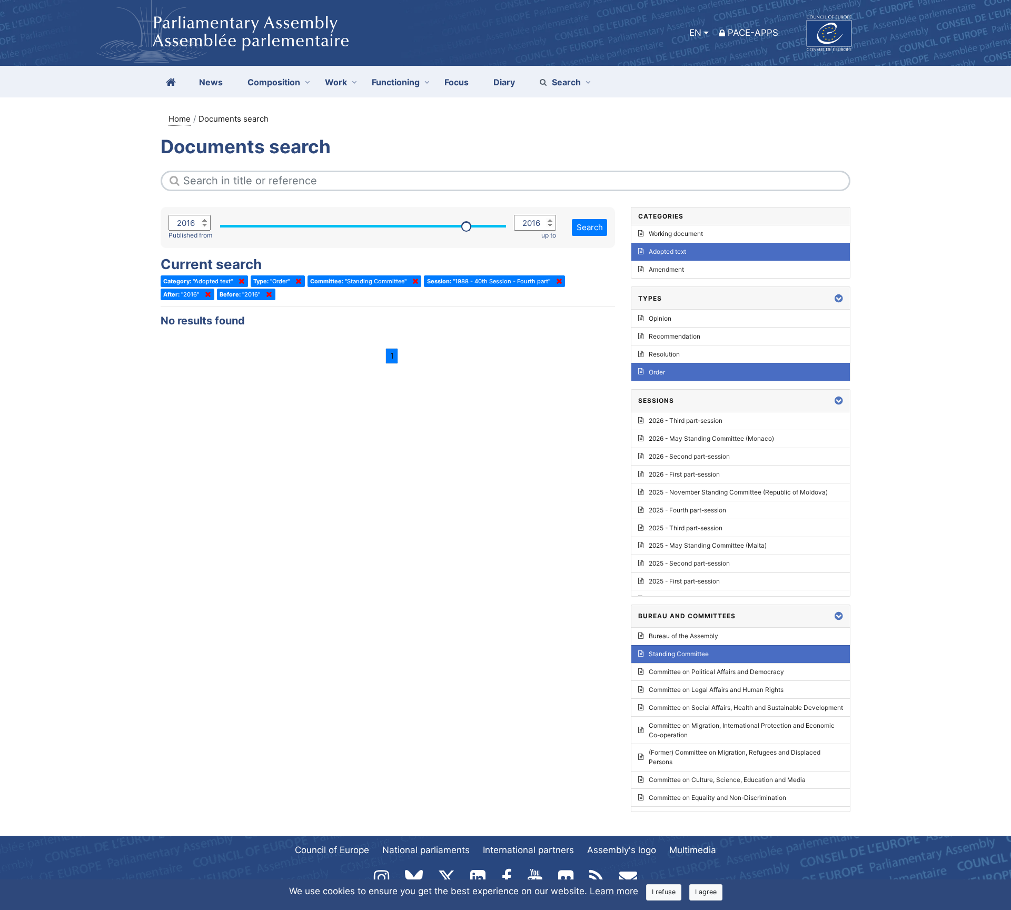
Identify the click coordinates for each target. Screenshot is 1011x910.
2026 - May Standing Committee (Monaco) (711, 438)
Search (566, 82)
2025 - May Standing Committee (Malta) (708, 545)
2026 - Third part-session (685, 420)
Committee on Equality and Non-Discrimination (717, 798)
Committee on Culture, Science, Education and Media (727, 780)
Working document (676, 234)
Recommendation (674, 336)
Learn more (614, 891)
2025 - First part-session (684, 581)
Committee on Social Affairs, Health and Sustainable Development (746, 707)
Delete (239, 281)
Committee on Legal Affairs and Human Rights (716, 690)
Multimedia (692, 850)
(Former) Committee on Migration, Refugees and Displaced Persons (734, 757)
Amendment (666, 269)
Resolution (664, 354)
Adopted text (667, 251)
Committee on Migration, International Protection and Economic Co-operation (742, 730)
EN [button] (695, 32)
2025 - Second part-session (689, 563)
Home (179, 119)
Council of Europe (332, 850)
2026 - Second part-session (689, 456)
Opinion (660, 318)
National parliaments (426, 850)
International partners (528, 850)
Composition (273, 82)
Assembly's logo (621, 850)
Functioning (396, 82)
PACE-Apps (753, 32)
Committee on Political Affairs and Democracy (716, 672)
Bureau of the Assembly (683, 636)
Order (657, 372)
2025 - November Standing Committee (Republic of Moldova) (738, 492)
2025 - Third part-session (685, 528)
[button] (839, 298)
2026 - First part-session (684, 474)
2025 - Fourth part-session (687, 510)
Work (336, 82)
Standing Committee (679, 654)
